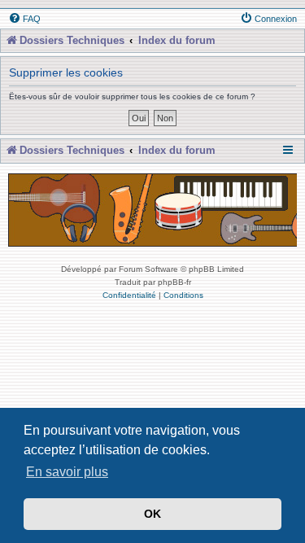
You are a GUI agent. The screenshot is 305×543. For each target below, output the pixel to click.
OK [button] (152, 513)
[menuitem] (24, 18)
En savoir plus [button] (67, 472)
